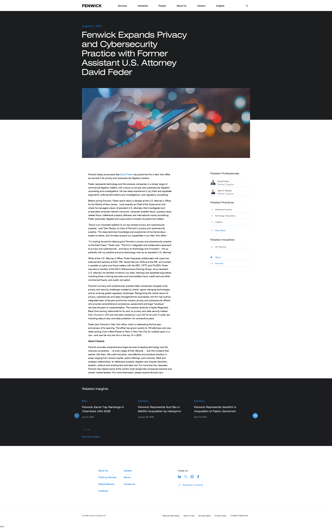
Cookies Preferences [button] (239, 515)
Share (218, 257)
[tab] (83, 429)
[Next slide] (255, 415)
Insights (220, 6)
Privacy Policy (220, 516)
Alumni (127, 477)
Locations (103, 490)
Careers (201, 6)
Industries (143, 6)
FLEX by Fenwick (107, 477)
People (162, 6)
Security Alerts (205, 516)
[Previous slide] (76, 415)
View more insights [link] (91, 436)
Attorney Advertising (170, 516)
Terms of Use (189, 516)
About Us (181, 6)
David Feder (126, 174)
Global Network (106, 484)
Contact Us (129, 484)
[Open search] (247, 6)
